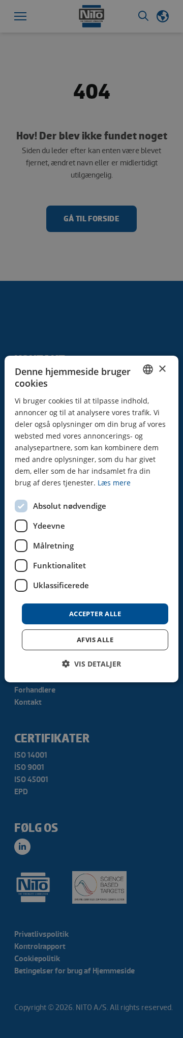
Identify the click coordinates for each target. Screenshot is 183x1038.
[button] (91, 664)
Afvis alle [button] (95, 639)
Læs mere (114, 482)
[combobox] (148, 369)
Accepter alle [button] (95, 613)
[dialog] (91, 519)
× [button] (162, 368)
